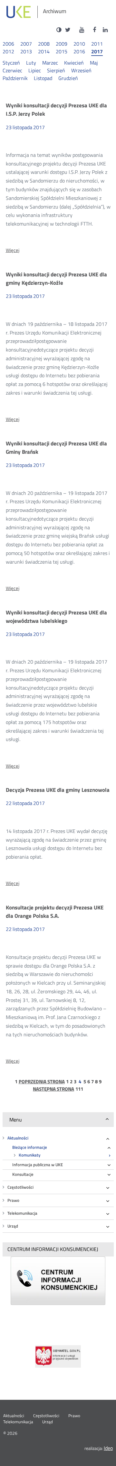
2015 (61, 51)
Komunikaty (29, 1155)
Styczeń (11, 63)
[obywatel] (58, 1356)
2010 (79, 44)
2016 (79, 51)
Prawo (13, 1200)
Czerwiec (12, 70)
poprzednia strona (42, 1081)
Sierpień (56, 70)
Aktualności (17, 1138)
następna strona (53, 1089)
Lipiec (34, 70)
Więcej (12, 250)
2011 (97, 44)
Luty (31, 63)
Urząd (12, 1226)
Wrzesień (81, 70)
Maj (94, 63)
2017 (97, 51)
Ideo (108, 1448)
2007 (26, 44)
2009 (61, 44)
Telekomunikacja (22, 1213)
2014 (44, 51)
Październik (15, 78)
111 (79, 1089)
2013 (26, 51)
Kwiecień (74, 63)
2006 (8, 44)
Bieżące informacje (29, 1147)
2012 (8, 51)
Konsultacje (23, 1174)
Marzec (50, 63)
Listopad (43, 78)
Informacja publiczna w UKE (37, 1165)
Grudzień (68, 78)
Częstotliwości (20, 1187)
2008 (44, 44)
